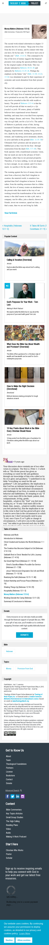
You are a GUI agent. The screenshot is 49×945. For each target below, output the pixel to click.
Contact (9, 779)
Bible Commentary (14, 809)
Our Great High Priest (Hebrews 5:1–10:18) (20, 561)
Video (8, 829)
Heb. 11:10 (32, 74)
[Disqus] (24, 491)
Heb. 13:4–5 (20, 55)
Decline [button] (9, 940)
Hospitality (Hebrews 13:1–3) (15, 591)
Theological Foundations (16, 764)
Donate (24, 635)
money (8, 668)
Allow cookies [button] (23, 940)
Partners (9, 768)
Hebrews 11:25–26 (22, 70)
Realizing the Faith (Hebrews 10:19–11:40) (20, 577)
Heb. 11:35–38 (36, 139)
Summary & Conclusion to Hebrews (17, 601)
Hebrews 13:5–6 (27, 103)
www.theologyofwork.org (21, 701)
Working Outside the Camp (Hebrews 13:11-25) (22, 598)
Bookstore (10, 775)
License (9, 771)
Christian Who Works (14, 850)
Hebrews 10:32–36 (27, 67)
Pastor (9, 854)
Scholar (9, 858)
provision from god (25, 668)
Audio (8, 832)
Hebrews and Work (11, 535)
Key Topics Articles (14, 813)
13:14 (6, 77)
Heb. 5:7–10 (31, 148)
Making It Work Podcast (16, 836)
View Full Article (10, 213)
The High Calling (13, 821)
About (8, 756)
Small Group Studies (14, 817)
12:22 (40, 74)
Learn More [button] (24, 933)
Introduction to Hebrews (13, 538)
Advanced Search (12, 790)
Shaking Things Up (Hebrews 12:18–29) (19, 587)
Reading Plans (12, 825)
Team (8, 760)
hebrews (9, 651)
